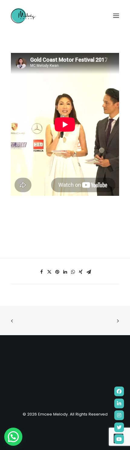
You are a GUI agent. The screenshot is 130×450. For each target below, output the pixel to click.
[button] (13, 437)
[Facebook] (119, 391)
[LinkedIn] (119, 403)
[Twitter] (119, 427)
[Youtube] (119, 439)
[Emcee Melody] (23, 15)
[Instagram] (119, 415)
